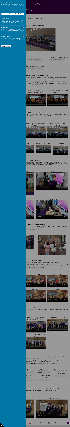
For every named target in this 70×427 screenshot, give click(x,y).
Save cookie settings (6, 46)
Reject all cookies (18, 13)
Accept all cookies (7, 13)
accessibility (68, 423)
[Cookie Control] (2, 425)
